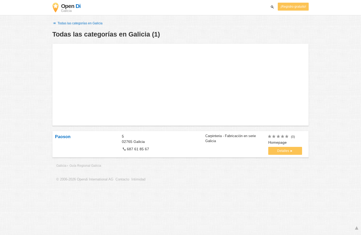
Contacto (122, 179)
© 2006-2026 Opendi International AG (84, 179)
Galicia (61, 166)
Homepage (277, 142)
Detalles (283, 151)
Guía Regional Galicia (85, 166)
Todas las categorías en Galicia (80, 23)
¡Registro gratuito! (293, 6)
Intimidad (138, 179)
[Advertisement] (180, 85)
